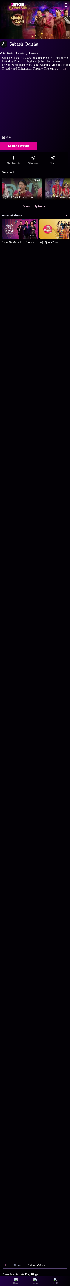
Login (59, 11)
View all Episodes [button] (35, 206)
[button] (22, 189)
